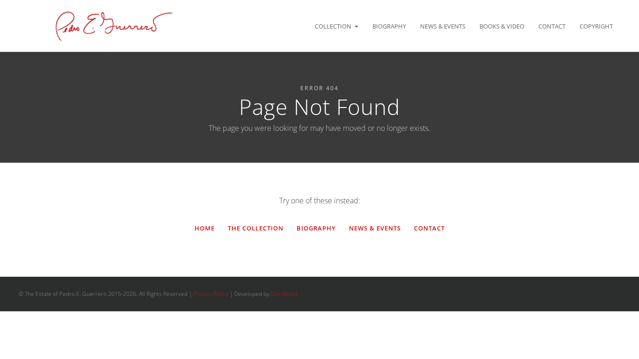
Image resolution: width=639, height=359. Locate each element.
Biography (389, 26)
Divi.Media (284, 294)
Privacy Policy (211, 294)
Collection (333, 26)
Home (205, 228)
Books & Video (501, 26)
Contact (552, 26)
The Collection (255, 228)
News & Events (442, 26)
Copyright (596, 26)
